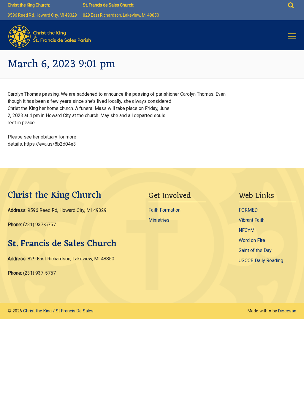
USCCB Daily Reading (261, 260)
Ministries (159, 220)
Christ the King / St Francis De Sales (58, 311)
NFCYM (246, 230)
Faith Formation (164, 210)
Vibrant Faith (252, 220)
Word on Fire (252, 240)
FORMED (248, 210)
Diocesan (287, 311)
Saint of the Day (255, 250)
